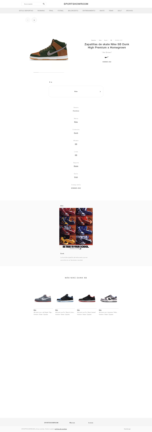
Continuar (127, 429)
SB (111, 40)
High (76, 177)
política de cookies (61, 429)
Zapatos (93, 40)
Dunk (105, 40)
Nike (100, 40)
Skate (76, 166)
